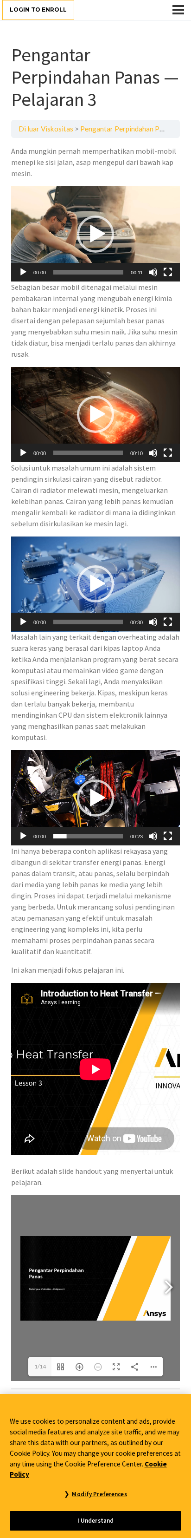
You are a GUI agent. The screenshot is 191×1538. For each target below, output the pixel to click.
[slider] (88, 272)
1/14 (40, 1366)
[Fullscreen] (167, 272)
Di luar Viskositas (46, 128)
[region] (95, 1466)
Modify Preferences (99, 1494)
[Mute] (153, 272)
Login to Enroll (38, 9)
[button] (95, 234)
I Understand (95, 1521)
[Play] (23, 272)
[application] (95, 233)
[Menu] (178, 9)
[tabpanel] (95, 763)
